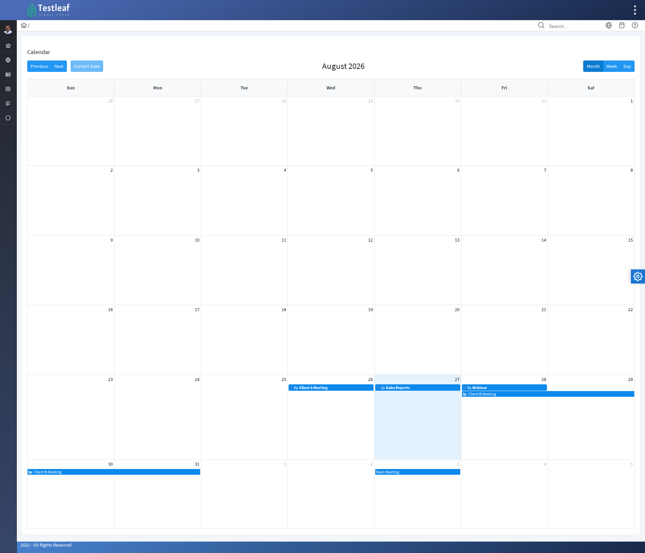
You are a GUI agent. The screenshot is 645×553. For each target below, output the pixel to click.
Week (611, 66)
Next (58, 66)
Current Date (87, 66)
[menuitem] (8, 45)
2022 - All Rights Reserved (46, 545)
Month (593, 66)
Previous (39, 66)
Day (627, 66)
